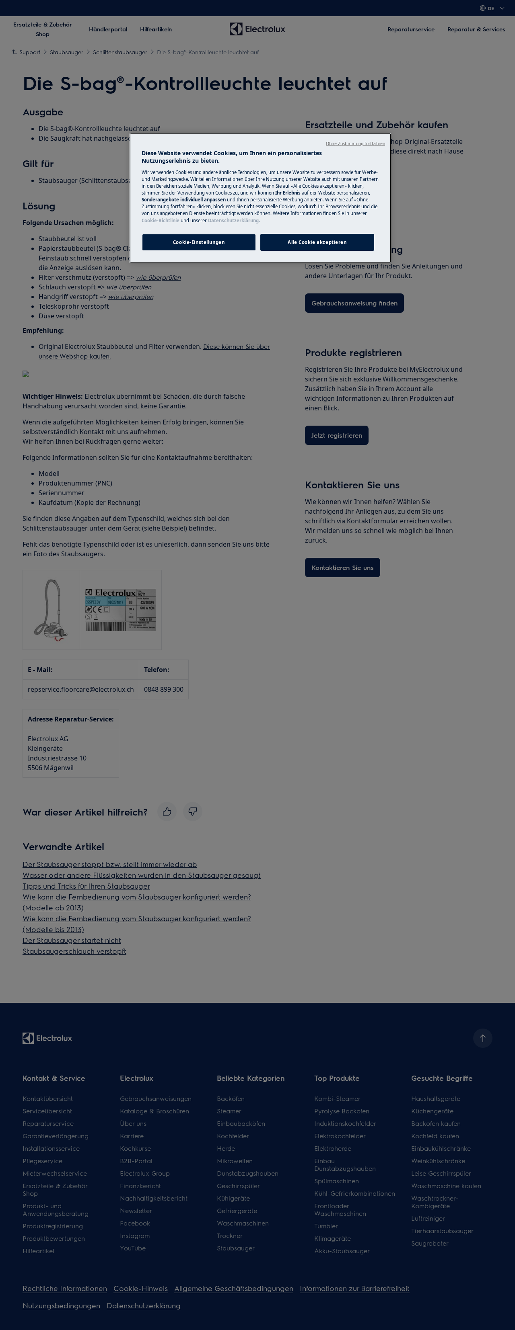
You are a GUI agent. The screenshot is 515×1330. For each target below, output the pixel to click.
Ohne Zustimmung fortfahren (355, 143)
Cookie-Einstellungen (199, 242)
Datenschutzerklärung (233, 220)
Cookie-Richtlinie (160, 220)
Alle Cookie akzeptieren (317, 242)
